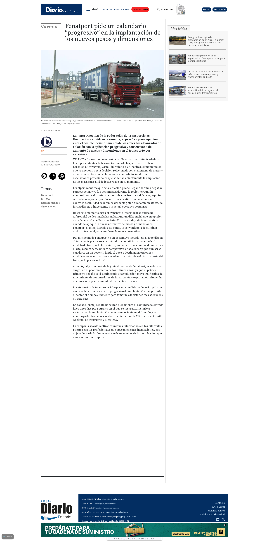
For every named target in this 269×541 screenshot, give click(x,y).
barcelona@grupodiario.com (111, 499)
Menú (95, 9)
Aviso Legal (218, 506)
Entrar (206, 9)
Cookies (7, 536)
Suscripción (220, 9)
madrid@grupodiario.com (107, 508)
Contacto (220, 502)
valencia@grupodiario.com (117, 512)
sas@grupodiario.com (126, 517)
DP (42, 151)
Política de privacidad (212, 514)
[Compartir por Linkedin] (44, 176)
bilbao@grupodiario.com (105, 503)
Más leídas (179, 28)
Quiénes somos (216, 510)
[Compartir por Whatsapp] (61, 176)
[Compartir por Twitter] (52, 176)
